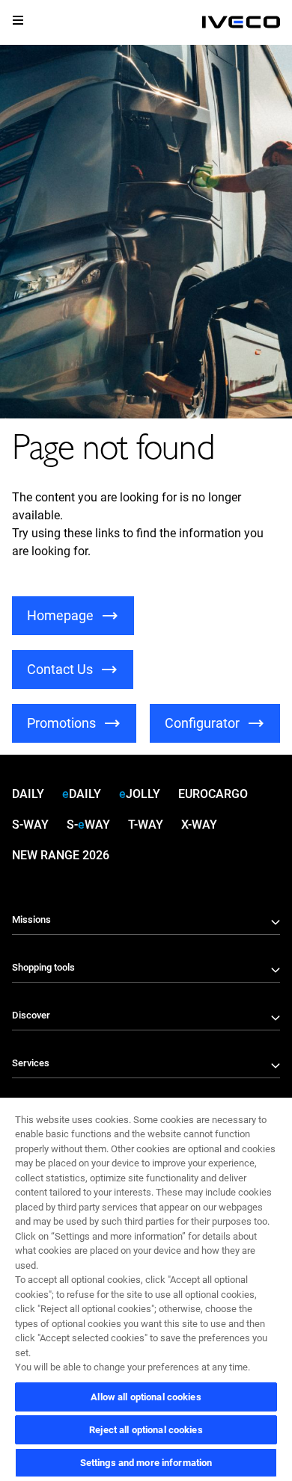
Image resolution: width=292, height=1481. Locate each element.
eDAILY (81, 794)
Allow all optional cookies (146, 1397)
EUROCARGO (213, 794)
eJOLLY (139, 794)
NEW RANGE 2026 (60, 855)
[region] (146, 1288)
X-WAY (199, 824)
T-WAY (145, 824)
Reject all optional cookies (146, 1429)
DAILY (28, 794)
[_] (241, 22)
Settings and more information (146, 1462)
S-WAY (30, 824)
